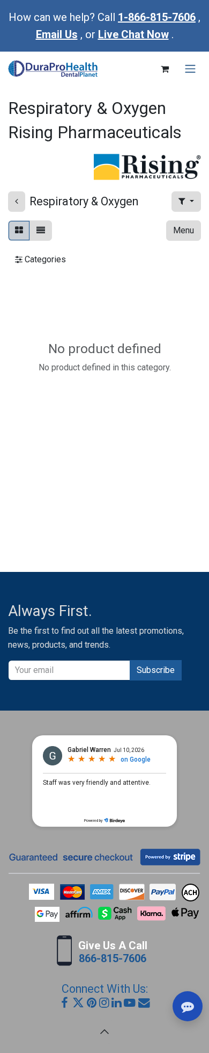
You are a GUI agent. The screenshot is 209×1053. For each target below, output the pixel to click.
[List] (40, 230)
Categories (44, 259)
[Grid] (19, 230)
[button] (186, 201)
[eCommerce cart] (164, 69)
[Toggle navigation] (190, 69)
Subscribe (156, 670)
